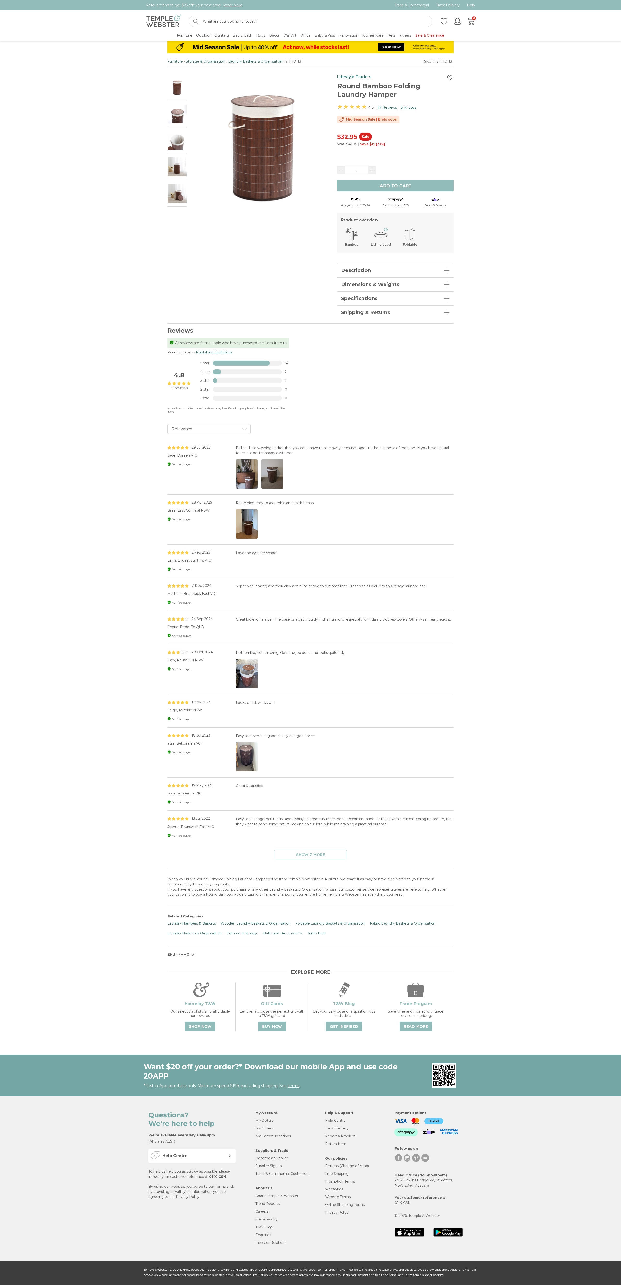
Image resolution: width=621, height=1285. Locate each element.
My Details (264, 1120)
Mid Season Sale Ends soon (371, 119)
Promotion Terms (340, 1181)
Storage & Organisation (205, 61)
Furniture (175, 61)
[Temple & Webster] (163, 21)
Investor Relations (270, 1242)
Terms (220, 1186)
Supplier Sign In (268, 1166)
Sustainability (266, 1219)
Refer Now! (232, 5)
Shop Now (200, 1026)
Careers (261, 1211)
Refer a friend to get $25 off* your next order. (194, 5)
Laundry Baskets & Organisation (255, 61)
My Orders (264, 1128)
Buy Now (272, 1026)
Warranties (334, 1189)
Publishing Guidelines (214, 352)
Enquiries (263, 1235)
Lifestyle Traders (354, 76)
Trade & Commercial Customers (282, 1173)
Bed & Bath (316, 933)
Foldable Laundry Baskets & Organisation (330, 923)
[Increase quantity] (372, 170)
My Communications (273, 1136)
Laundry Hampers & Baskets (191, 923)
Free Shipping (337, 1173)
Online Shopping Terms (345, 1205)
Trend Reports (267, 1204)
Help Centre (335, 1120)
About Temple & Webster (276, 1196)
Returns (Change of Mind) (347, 1166)
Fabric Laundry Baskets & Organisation (402, 923)
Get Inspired (344, 1026)
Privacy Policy (187, 1197)
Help (471, 5)
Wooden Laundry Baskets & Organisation (256, 923)
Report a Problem (340, 1136)
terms (293, 1085)
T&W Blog (264, 1227)
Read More (416, 1026)
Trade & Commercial (412, 5)
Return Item (335, 1144)
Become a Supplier (271, 1158)
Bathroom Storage (242, 933)
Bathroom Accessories (282, 933)
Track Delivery (448, 5)
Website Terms (338, 1197)
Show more (310, 854)
